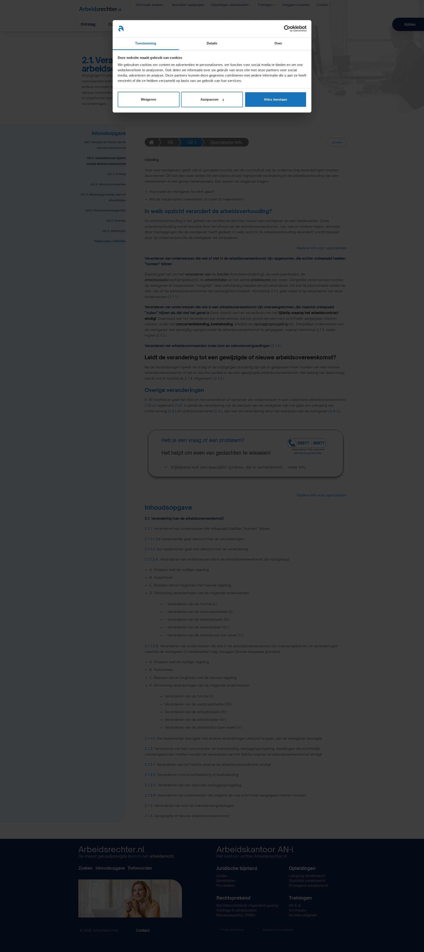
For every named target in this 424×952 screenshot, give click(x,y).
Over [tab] (278, 43)
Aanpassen (210, 99)
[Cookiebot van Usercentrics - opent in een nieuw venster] (287, 28)
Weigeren (148, 99)
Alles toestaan (275, 99)
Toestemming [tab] (145, 43)
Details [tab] (212, 43)
